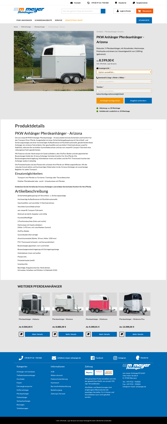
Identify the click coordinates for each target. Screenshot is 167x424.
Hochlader (21, 379)
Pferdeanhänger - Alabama (29, 319)
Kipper (19, 383)
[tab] (31, 126)
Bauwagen (20, 405)
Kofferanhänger (23, 390)
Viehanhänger (22, 397)
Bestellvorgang (56, 390)
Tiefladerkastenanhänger (26, 375)
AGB (52, 372)
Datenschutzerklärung (59, 379)
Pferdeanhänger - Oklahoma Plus (132, 319)
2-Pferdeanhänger (112, 48)
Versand (113, 64)
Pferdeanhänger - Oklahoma (96, 319)
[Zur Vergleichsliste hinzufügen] (21, 334)
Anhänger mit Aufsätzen (26, 372)
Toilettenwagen (22, 408)
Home (16, 27)
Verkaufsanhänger (23, 401)
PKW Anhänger (26, 27)
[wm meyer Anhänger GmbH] (35, 11)
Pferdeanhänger (39, 27)
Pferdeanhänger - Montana (62, 319)
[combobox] (83, 11)
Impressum (55, 383)
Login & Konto (125, 11)
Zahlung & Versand (58, 394)
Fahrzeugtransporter (24, 386)
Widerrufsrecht (57, 375)
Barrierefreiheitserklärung (61, 386)
